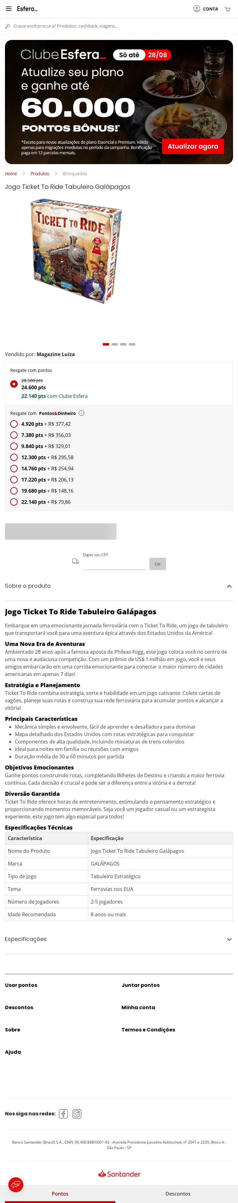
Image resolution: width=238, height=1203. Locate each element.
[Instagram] (77, 1113)
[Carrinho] (228, 9)
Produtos (40, 174)
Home (11, 174)
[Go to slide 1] (106, 344)
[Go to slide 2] (115, 344)
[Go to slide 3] (123, 344)
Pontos (60, 1193)
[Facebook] (63, 1113)
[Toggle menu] (8, 8)
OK (158, 564)
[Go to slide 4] (132, 344)
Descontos (178, 1193)
